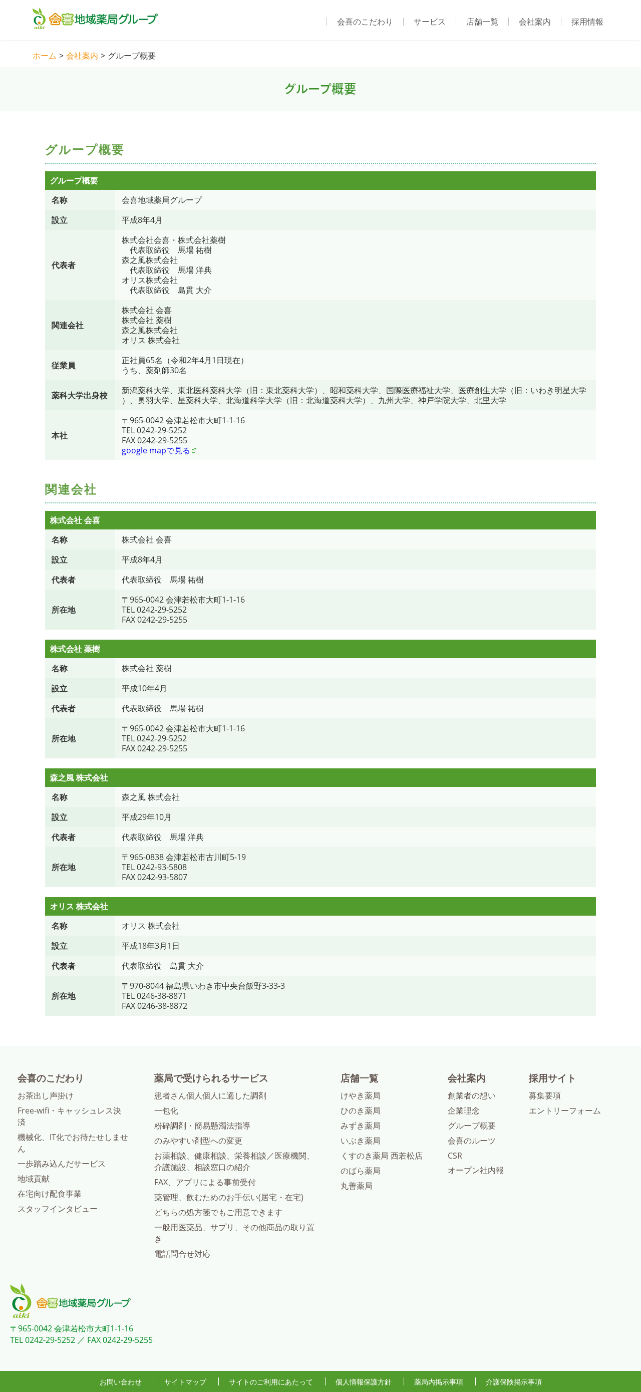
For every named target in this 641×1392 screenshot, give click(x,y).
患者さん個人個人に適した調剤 (210, 1095)
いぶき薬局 (361, 1140)
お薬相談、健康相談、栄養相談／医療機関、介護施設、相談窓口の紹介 (234, 1161)
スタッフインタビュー (58, 1208)
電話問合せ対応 (182, 1253)
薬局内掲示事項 (438, 1381)
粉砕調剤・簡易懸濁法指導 (202, 1125)
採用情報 (587, 21)
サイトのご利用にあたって (271, 1381)
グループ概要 (472, 1125)
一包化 (166, 1110)
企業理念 (464, 1110)
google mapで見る (156, 450)
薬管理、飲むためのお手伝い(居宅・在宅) (228, 1197)
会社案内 (535, 21)
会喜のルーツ (472, 1140)
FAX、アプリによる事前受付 (205, 1182)
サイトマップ (185, 1381)
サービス (430, 21)
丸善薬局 (357, 1185)
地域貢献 (34, 1178)
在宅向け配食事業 (50, 1193)
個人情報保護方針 (364, 1381)
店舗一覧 (482, 21)
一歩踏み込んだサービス (62, 1163)
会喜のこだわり (365, 21)
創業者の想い (472, 1095)
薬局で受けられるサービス (211, 1077)
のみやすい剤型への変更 (198, 1140)
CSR (455, 1155)
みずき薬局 (361, 1125)
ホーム (45, 55)
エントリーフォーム (565, 1110)
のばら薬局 (361, 1170)
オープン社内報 (476, 1170)
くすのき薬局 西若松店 (382, 1155)
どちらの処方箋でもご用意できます (218, 1212)
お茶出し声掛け (46, 1095)
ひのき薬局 (361, 1110)
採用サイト (552, 1077)
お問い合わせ (121, 1381)
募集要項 (545, 1095)
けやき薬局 (361, 1095)
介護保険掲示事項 (514, 1381)
